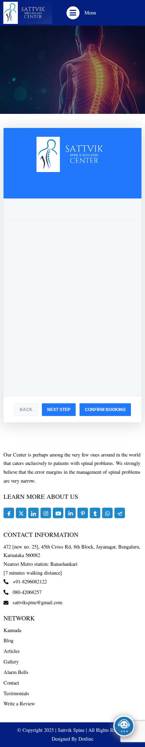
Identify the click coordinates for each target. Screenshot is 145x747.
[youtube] (58, 513)
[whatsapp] (107, 513)
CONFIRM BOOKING (105, 409)
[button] (73, 13)
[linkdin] (70, 513)
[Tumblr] (95, 513)
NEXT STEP (58, 409)
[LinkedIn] (33, 513)
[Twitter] (21, 513)
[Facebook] (9, 513)
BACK (26, 409)
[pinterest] (82, 513)
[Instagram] (45, 513)
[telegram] (119, 513)
